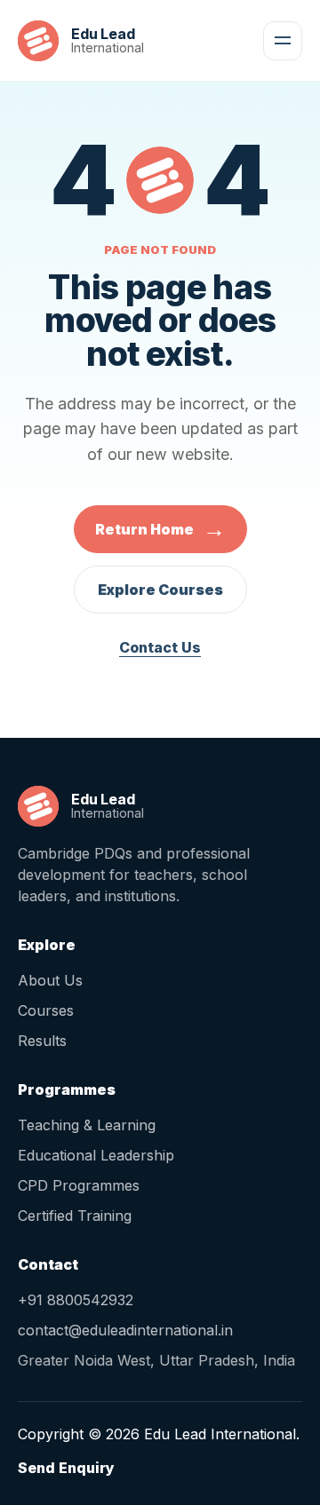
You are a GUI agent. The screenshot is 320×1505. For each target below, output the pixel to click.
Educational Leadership (96, 1155)
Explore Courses (160, 589)
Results (42, 1041)
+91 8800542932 (75, 1300)
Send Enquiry (66, 1468)
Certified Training (75, 1215)
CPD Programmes (79, 1185)
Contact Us (160, 647)
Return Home (160, 529)
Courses (46, 1010)
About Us (50, 980)
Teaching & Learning (87, 1125)
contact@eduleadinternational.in (125, 1330)
